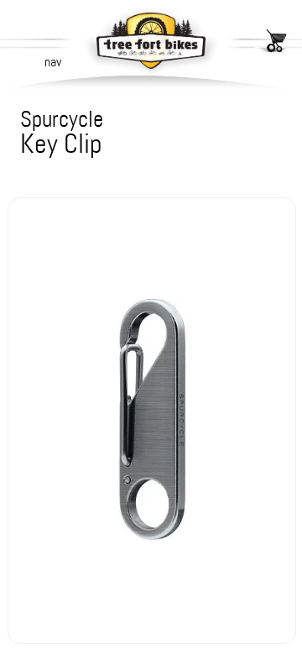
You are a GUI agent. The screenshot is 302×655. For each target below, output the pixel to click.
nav (52, 62)
